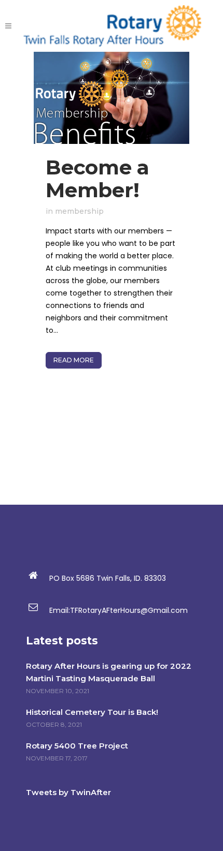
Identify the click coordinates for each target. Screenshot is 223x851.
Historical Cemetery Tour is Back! (92, 712)
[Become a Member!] (111, 98)
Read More (73, 360)
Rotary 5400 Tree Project (77, 746)
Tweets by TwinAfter (68, 792)
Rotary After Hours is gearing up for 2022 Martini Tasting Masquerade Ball (108, 672)
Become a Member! (97, 178)
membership (79, 211)
